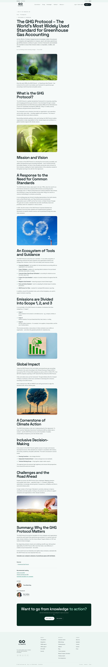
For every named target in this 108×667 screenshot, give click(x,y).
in (22, 655)
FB (20, 655)
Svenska (86, 1)
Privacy (81, 664)
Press (77, 648)
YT (27, 655)
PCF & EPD (43, 648)
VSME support (43, 644)
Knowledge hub (23, 14)
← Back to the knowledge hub (23, 11)
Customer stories (61, 639)
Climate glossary (61, 644)
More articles (59, 618)
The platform (43, 639)
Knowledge (49, 4)
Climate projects (61, 655)
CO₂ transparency (62, 658)
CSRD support (43, 646)
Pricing (43, 4)
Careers (77, 646)
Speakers (78, 642)
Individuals (23, 1)
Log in (75, 4)
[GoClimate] (20, 4)
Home (18, 14)
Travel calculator (62, 651)
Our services (37, 4)
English (90, 1)
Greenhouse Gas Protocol (23, 564)
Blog (59, 648)
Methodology (61, 642)
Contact (77, 644)
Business (18, 1)
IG (17, 655)
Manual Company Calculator (64, 653)
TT (25, 655)
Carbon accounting (21, 572)
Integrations (43, 642)
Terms (90, 664)
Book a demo (80, 4)
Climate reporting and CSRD (22, 574)
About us (62, 4)
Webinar (60, 646)
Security (42, 651)
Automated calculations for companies (25, 576)
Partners (56, 4)
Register (87, 4)
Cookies (86, 664)
